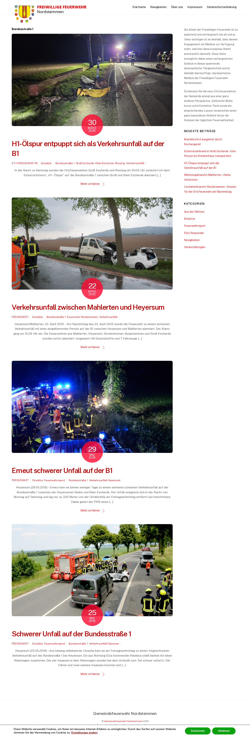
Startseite (139, 7)
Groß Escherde (85, 163)
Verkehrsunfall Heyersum (104, 480)
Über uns (177, 7)
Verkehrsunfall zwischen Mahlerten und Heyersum (88, 307)
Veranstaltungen (194, 247)
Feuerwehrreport (54, 480)
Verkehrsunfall (135, 163)
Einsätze (46, 163)
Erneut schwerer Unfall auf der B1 (62, 470)
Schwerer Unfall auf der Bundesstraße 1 (71, 634)
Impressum (195, 7)
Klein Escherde (104, 163)
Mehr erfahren (90, 183)
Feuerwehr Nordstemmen (82, 316)
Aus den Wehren (194, 211)
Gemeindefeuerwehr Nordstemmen (123, 721)
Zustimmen (198, 731)
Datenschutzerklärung (222, 7)
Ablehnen (224, 731)
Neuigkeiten (158, 7)
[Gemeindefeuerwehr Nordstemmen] (51, 23)
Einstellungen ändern (84, 732)
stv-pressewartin (25, 163)
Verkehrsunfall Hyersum (104, 643)
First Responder (194, 233)
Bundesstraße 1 (65, 163)
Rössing (120, 163)
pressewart (20, 317)
